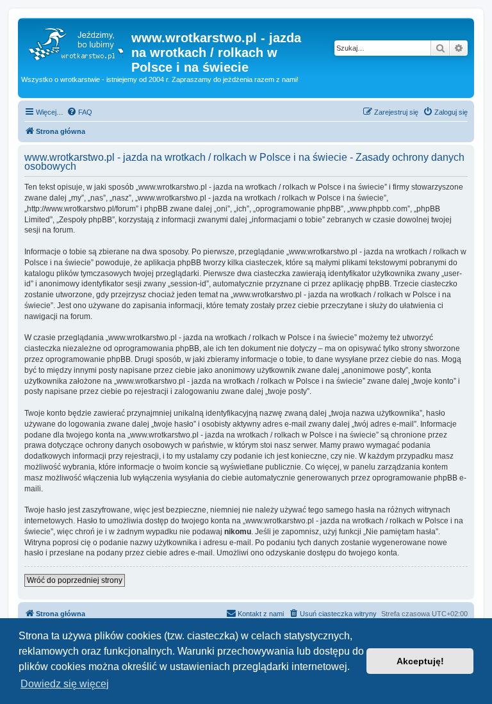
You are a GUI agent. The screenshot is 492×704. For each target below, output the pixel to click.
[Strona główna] (76, 41)
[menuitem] (79, 112)
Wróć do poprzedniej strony (74, 580)
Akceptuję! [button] (420, 661)
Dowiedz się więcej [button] (64, 683)
